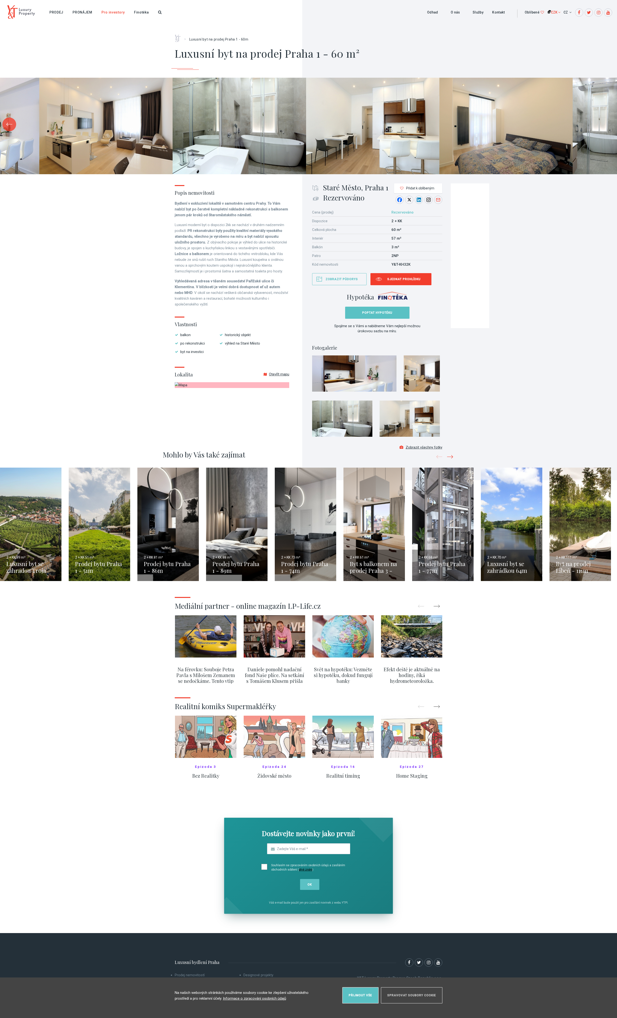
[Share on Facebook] (400, 200)
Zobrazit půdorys (342, 279)
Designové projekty (258, 975)
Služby (478, 12)
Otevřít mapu (279, 374)
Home (179, 37)
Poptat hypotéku (377, 312)
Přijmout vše (360, 995)
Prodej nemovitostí (190, 975)
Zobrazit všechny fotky (424, 447)
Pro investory (113, 12)
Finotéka (141, 12)
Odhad (432, 12)
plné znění (305, 869)
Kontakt (498, 12)
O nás (455, 12)
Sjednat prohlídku (404, 279)
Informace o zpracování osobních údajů (254, 998)
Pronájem (82, 12)
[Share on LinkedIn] (419, 200)
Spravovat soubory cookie (411, 995)
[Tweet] (409, 200)
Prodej (56, 12)
